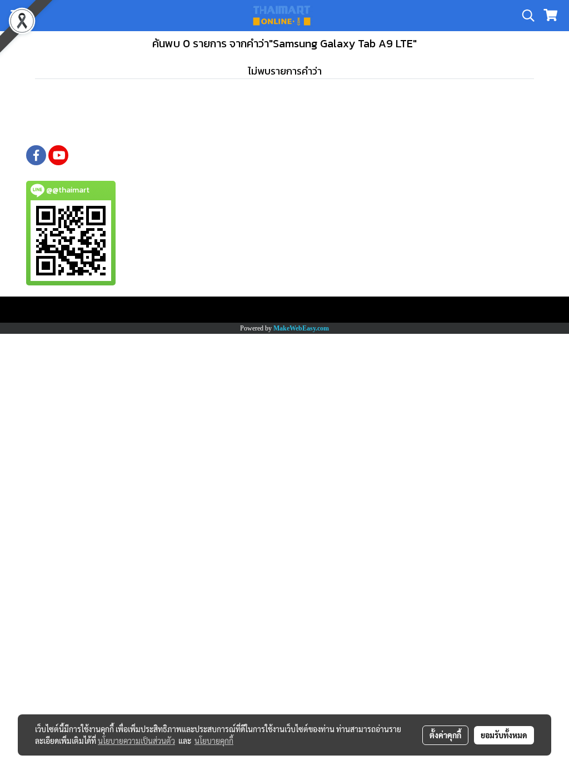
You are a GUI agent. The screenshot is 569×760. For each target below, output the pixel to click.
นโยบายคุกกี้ (213, 741)
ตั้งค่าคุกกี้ (445, 735)
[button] (524, 15)
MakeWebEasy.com (301, 328)
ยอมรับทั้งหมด (504, 735)
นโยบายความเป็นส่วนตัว (136, 741)
